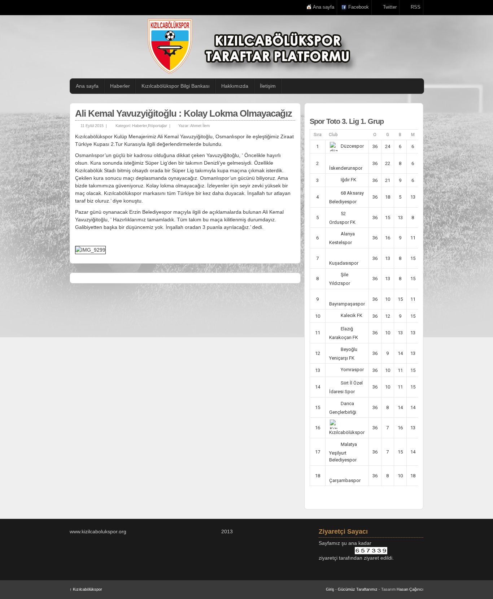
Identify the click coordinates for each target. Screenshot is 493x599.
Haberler (120, 86)
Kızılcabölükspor (86, 589)
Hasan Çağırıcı (410, 589)
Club (333, 134)
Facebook (358, 7)
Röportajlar (157, 125)
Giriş (330, 589)
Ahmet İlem (200, 125)
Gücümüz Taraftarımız (358, 589)
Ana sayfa (323, 7)
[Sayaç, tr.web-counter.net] (371, 550)
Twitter (390, 7)
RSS (415, 7)
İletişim (268, 86)
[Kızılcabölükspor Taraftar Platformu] (250, 46)
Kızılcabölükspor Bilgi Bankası (175, 86)
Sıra (318, 134)
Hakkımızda (234, 86)
